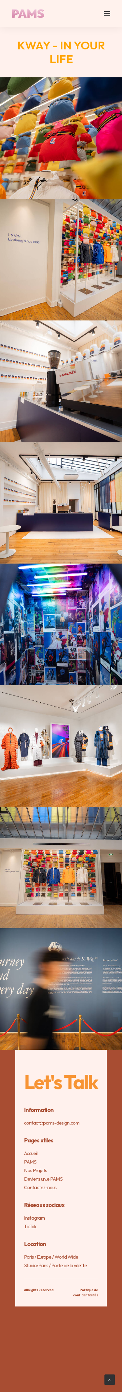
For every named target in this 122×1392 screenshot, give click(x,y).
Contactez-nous (40, 1187)
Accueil (30, 1153)
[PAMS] (28, 13)
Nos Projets (35, 1170)
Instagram (34, 1218)
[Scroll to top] (109, 1379)
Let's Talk (61, 1082)
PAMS (30, 1162)
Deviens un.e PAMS (43, 1179)
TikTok (30, 1226)
